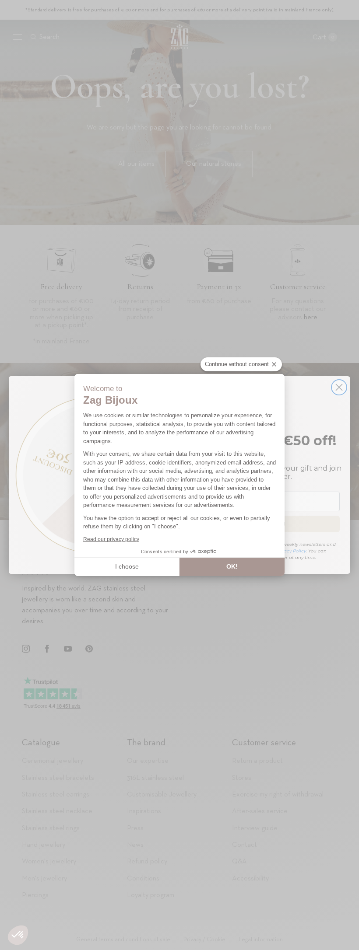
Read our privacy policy (111, 539)
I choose (127, 566)
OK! (232, 566)
